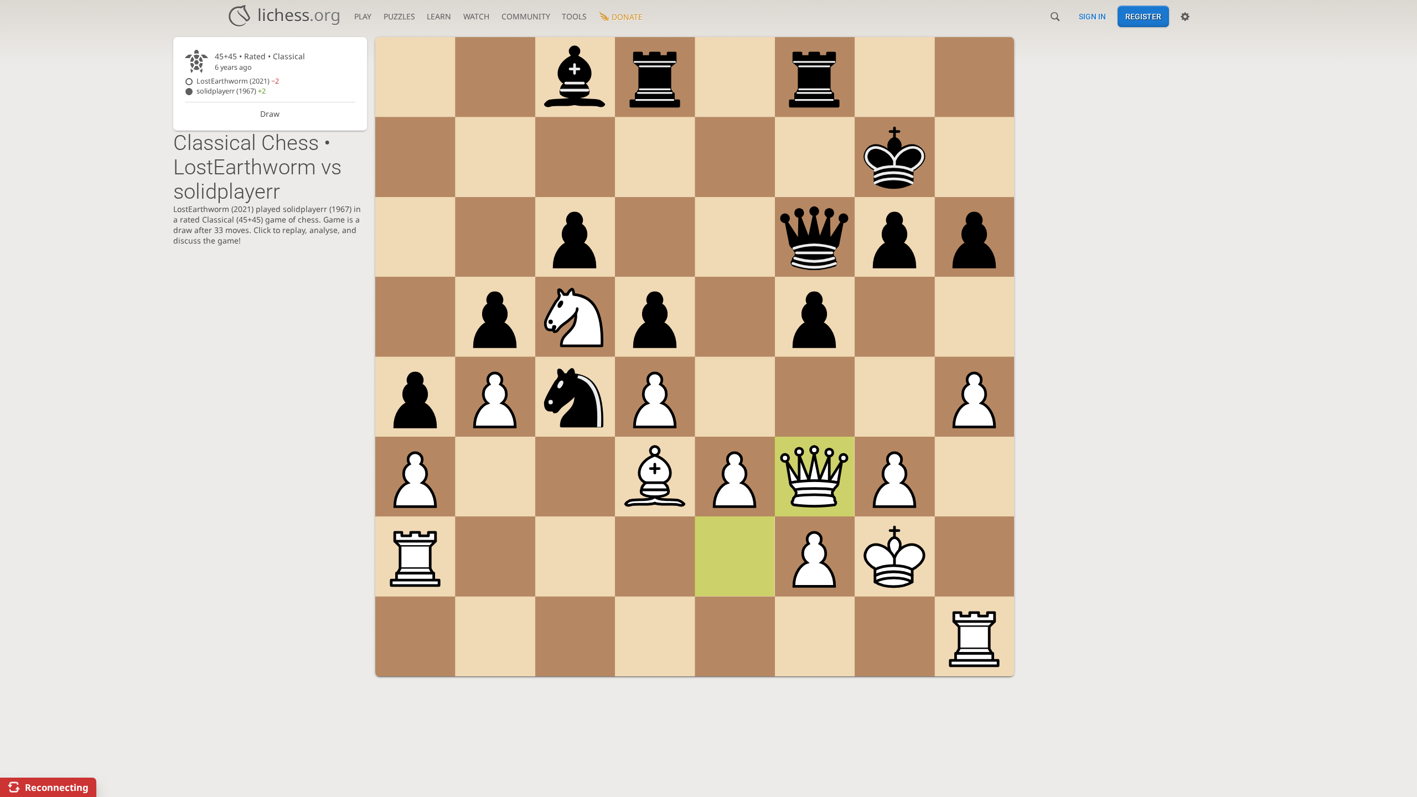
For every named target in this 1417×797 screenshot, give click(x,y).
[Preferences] (1185, 16)
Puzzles (399, 16)
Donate (627, 17)
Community (525, 16)
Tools (574, 16)
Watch (476, 16)
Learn (439, 16)
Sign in (1092, 16)
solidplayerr (231, 91)
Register (1143, 16)
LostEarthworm (237, 81)
